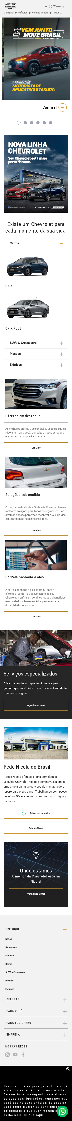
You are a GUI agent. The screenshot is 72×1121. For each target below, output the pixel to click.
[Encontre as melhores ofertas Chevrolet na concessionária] (36, 174)
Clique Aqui (34, 1115)
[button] (36, 243)
